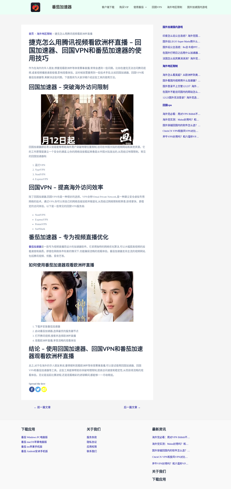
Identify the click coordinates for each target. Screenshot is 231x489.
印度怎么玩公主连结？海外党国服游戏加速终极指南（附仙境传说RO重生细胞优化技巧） (181, 35)
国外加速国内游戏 (197, 7)
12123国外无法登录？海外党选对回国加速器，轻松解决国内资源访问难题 (181, 97)
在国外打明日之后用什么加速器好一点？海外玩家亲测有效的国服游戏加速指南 (181, 52)
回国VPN (157, 7)
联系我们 (92, 451)
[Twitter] (38, 389)
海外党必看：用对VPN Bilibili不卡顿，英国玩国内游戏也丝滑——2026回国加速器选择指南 (181, 114)
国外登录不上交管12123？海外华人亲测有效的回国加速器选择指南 (181, 86)
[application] (145, 7)
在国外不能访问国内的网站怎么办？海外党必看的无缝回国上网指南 (181, 92)
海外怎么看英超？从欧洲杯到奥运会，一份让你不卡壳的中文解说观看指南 (181, 75)
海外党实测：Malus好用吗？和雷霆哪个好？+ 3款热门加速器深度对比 (181, 119)
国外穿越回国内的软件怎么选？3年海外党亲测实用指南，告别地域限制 (181, 125)
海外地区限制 (174, 7)
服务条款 (92, 437)
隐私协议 (92, 442)
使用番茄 (139, 7)
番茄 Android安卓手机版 (34, 451)
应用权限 (92, 446)
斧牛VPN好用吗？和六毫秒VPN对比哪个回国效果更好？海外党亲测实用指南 (181, 136)
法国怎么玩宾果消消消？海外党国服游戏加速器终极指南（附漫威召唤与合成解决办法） (181, 58)
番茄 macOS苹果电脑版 (34, 442)
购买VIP (124, 7)
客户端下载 (108, 7)
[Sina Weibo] (44, 389)
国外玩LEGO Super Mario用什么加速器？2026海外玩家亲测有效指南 (181, 41)
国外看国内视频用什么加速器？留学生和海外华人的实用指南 (181, 80)
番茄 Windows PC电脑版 (34, 437)
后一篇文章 (132, 407)
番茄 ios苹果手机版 (31, 446)
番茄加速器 (62, 7)
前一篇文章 (42, 407)
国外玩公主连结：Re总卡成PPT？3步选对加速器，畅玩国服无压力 (181, 47)
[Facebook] (32, 389)
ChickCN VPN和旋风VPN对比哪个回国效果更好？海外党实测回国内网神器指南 (181, 131)
